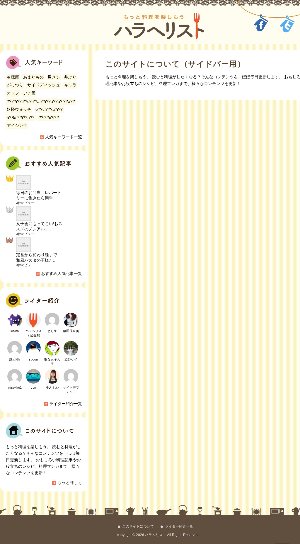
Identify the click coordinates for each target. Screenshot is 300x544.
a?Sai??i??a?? (21, 117)
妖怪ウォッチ (19, 109)
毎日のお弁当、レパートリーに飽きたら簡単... (38, 195)
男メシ (54, 77)
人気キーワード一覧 (63, 137)
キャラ (70, 85)
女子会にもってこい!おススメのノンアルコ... (39, 226)
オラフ (13, 93)
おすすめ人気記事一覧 (61, 273)
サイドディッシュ (43, 85)
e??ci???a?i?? (49, 109)
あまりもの (33, 77)
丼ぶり (70, 77)
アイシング (17, 125)
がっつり (15, 85)
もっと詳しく (69, 482)
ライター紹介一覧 (65, 403)
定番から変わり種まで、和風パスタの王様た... (38, 257)
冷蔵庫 (13, 77)
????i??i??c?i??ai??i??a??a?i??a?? (41, 101)
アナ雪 (29, 93)
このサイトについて (138, 526)
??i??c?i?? (49, 117)
